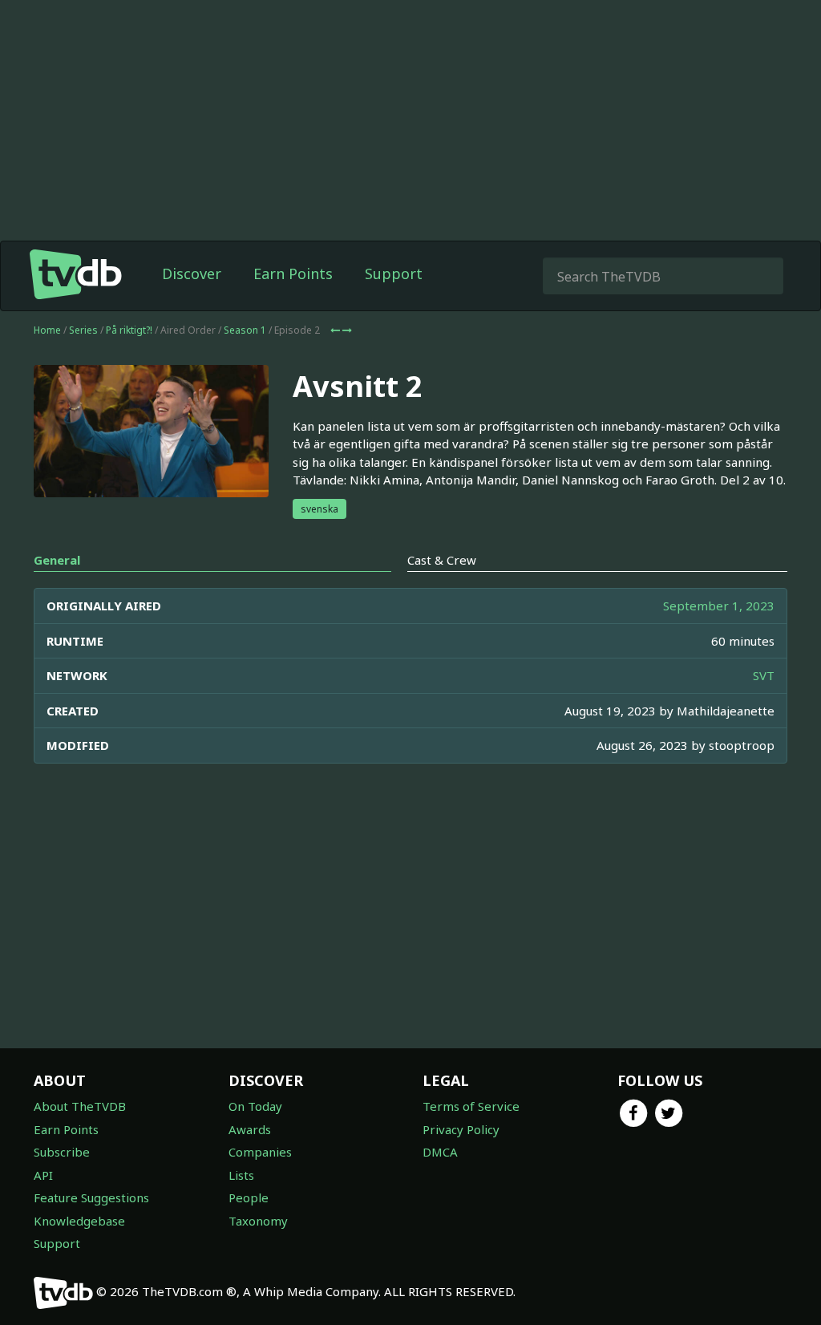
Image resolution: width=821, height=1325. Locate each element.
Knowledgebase (79, 1221)
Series (83, 330)
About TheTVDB (80, 1106)
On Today (255, 1106)
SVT (763, 675)
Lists (241, 1175)
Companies (260, 1152)
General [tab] (57, 560)
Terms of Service (471, 1106)
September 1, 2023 (718, 606)
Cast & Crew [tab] (441, 560)
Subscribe (62, 1152)
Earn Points (293, 273)
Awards (250, 1129)
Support (394, 273)
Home (47, 330)
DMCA (440, 1152)
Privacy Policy (461, 1129)
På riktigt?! (129, 330)
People (249, 1197)
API (43, 1175)
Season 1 (245, 330)
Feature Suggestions (91, 1197)
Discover (191, 273)
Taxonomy (258, 1221)
